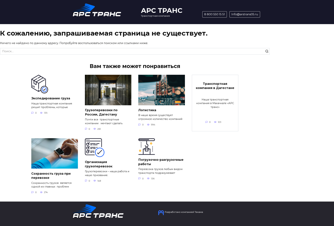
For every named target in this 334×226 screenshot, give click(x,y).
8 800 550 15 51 (214, 14)
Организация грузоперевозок (98, 164)
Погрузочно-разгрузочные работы (161, 162)
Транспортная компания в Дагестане (215, 86)
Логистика (147, 110)
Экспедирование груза (50, 98)
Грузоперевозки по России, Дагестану (101, 112)
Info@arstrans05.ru (244, 14)
